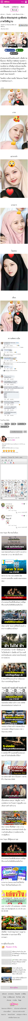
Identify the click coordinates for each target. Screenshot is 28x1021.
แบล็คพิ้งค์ (21, 424)
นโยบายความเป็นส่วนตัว (20, 1008)
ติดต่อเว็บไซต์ (11, 1014)
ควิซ (23, 997)
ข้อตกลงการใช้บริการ (7, 1008)
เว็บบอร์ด (6, 7)
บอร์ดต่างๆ (15, 7)
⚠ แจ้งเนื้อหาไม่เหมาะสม (16, 431)
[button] (3, 460)
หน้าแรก (2, 14)
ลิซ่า (6, 424)
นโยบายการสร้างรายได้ (19, 1011)
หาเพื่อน (23, 994)
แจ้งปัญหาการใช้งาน (22, 1014)
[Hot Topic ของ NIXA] (3, 441)
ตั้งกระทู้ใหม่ (14, 987)
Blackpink (4, 426)
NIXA (7, 29)
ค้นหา (22, 7)
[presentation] (2, 460)
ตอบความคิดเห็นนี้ (22, 512)
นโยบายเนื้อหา (7, 1011)
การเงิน (15, 1000)
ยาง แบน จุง (9, 504)
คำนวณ (9, 1000)
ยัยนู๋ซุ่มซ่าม (9, 515)
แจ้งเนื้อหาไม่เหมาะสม (14, 1017)
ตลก (13, 424)
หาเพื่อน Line (11, 997)
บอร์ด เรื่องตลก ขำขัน (17, 14)
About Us (3, 1014)
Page (19, 1000)
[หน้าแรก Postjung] (6, 1)
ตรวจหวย (10, 994)
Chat (4, 997)
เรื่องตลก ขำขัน (11, 947)
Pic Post (18, 997)
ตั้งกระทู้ (14, 10)
